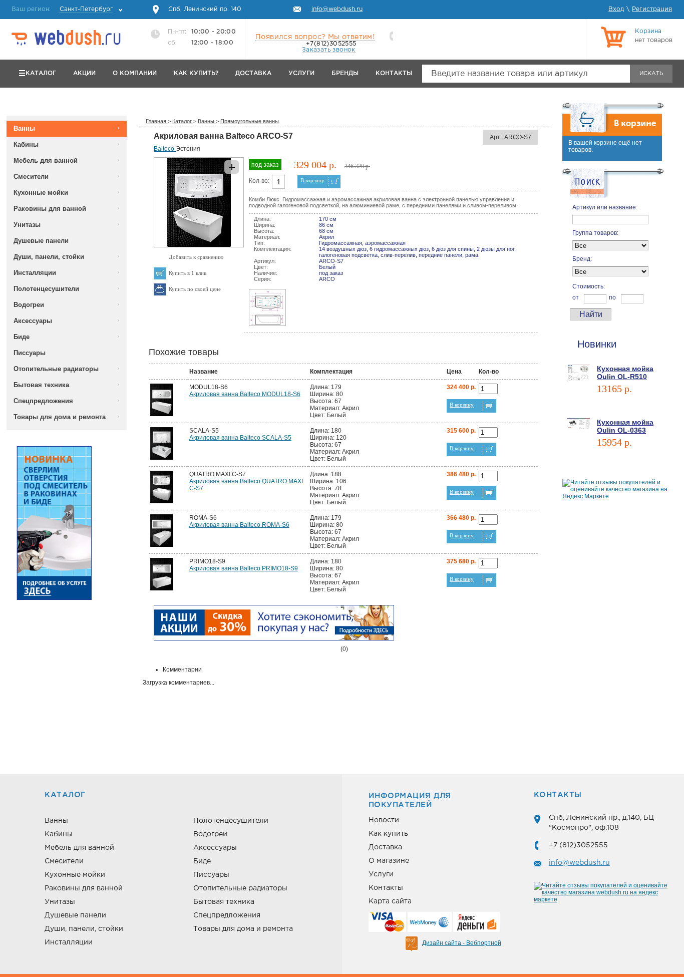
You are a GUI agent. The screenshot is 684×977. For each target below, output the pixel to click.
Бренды (345, 73)
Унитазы (27, 224)
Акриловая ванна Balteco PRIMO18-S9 (243, 568)
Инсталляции (35, 272)
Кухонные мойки (41, 192)
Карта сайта (390, 901)
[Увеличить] (199, 245)
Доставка (253, 73)
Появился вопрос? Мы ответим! (315, 37)
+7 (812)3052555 (578, 845)
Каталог (41, 73)
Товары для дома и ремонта (60, 417)
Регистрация (652, 9)
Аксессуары (33, 320)
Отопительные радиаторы (56, 369)
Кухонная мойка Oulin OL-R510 (625, 373)
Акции (84, 73)
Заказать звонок (329, 50)
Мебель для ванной (46, 160)
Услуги (301, 73)
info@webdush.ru (579, 863)
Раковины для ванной (50, 208)
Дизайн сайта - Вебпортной (461, 942)
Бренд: (582, 258)
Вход (616, 9)
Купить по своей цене (195, 289)
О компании (135, 73)
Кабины (26, 144)
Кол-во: (259, 180)
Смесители (31, 176)
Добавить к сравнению (196, 257)
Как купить (388, 834)
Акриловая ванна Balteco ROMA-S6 (239, 524)
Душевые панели (41, 240)
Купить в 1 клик (187, 273)
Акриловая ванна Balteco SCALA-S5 (240, 437)
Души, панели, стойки (49, 256)
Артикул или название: (604, 207)
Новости (384, 820)
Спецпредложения (43, 401)
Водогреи (29, 304)
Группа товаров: (595, 232)
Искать (651, 73)
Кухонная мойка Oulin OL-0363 (625, 426)
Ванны (24, 128)
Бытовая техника (41, 385)
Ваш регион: (62, 9)
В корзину (312, 180)
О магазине (389, 861)
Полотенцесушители (46, 288)
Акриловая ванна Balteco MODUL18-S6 (244, 394)
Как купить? (196, 73)
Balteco (165, 148)
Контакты (394, 73)
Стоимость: (588, 286)
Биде (22, 337)
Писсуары (30, 353)
